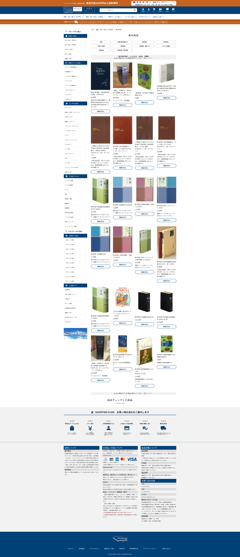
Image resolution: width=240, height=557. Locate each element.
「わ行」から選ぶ (70, 281)
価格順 (141, 56)
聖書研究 (67, 203)
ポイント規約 (68, 303)
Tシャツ (67, 135)
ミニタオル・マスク (70, 130)
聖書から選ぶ (68, 58)
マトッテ (83, 22)
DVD (66, 158)
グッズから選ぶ (130, 17)
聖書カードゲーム (69, 121)
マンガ (66, 189)
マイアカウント (94, 549)
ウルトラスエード (69, 90)
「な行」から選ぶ (70, 258)
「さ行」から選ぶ (70, 249)
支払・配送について (70, 294)
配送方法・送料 (109, 549)
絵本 (131, 22)
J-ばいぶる (92, 22)
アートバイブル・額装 (71, 226)
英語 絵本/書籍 (69, 212)
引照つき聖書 (101, 46)
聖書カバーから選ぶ (114, 17)
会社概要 (67, 289)
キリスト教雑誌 (112, 22)
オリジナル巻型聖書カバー (72, 67)
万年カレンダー (69, 117)
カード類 (67, 149)
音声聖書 (101, 50)
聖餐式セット (123, 22)
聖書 (101, 42)
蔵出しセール (139, 22)
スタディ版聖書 (166, 46)
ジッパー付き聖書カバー (71, 85)
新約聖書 (166, 42)
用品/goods (68, 172)
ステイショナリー (69, 153)
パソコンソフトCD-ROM (71, 167)
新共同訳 (119, 30)
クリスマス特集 (69, 217)
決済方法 (122, 549)
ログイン (71, 549)
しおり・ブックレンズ (71, 140)
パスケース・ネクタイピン (72, 126)
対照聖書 (122, 46)
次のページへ (148, 58)
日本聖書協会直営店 (70, 308)
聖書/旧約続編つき (123, 42)
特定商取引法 (134, 549)
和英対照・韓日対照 (122, 50)
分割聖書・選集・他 (144, 46)
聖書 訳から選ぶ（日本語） (73, 17)
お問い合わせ (166, 549)
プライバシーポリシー (150, 549)
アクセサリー (101, 22)
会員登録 (81, 549)
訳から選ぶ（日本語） (71, 40)
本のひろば (68, 322)
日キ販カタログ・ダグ (71, 317)
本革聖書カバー (69, 71)
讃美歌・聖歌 (68, 199)
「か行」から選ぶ (70, 244)
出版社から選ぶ (157, 17)
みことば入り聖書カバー (71, 76)
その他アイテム (143, 17)
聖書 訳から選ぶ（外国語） (95, 17)
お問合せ (67, 299)
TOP (92, 30)
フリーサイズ (68, 81)
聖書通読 (67, 208)
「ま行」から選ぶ (70, 267)
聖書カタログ (68, 312)
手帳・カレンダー (69, 222)
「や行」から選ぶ (70, 272)
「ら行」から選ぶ (70, 276)
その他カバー (68, 99)
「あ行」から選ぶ (70, 240)
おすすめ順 (133, 56)
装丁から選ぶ (68, 54)
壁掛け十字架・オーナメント (72, 112)
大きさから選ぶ (69, 49)
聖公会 (157, 22)
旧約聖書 (144, 42)
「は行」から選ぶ (70, 263)
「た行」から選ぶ (70, 253)
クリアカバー (68, 94)
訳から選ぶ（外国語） (71, 45)
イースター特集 (69, 180)
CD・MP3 (67, 163)
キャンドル (68, 107)
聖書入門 (164, 22)
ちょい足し (149, 22)
